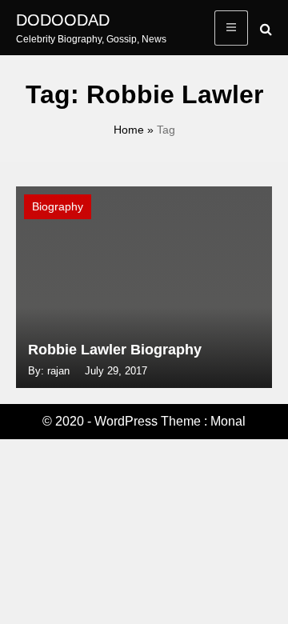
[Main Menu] (231, 28)
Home (129, 129)
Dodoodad (63, 20)
